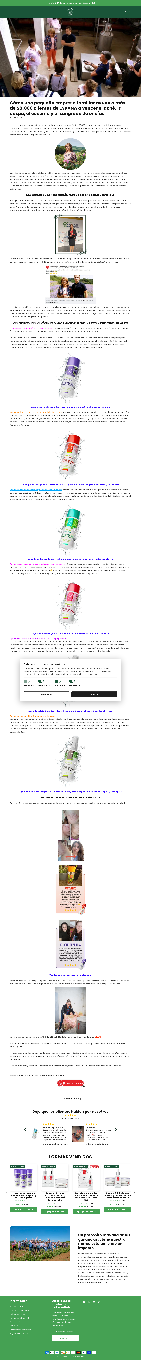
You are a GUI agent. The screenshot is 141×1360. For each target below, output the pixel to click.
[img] (70, 1115)
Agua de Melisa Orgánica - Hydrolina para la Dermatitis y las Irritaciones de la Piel (71, 559)
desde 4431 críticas (70, 1118)
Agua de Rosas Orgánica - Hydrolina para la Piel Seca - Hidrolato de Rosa (70, 633)
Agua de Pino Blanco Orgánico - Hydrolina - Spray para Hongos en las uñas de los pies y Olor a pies (70, 791)
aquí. (121, 1065)
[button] (120, 12)
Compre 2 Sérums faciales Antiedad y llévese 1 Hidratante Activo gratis (54, 1196)
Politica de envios (17, 1314)
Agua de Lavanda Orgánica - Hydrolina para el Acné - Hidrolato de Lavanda (70, 407)
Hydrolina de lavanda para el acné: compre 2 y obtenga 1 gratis (23, 1195)
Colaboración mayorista (20, 1330)
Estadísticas (44, 685)
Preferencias (75, 685)
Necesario (29, 685)
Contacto (14, 1326)
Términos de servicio (19, 1322)
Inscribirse (65, 1338)
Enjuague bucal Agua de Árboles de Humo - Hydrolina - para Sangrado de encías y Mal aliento (70, 485)
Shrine (83, 1357)
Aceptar (94, 694)
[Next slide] (133, 1192)
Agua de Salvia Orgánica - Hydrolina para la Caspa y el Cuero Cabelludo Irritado (70, 711)
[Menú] (11, 12)
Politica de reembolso (19, 1310)
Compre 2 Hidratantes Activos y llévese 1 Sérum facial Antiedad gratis (117, 1195)
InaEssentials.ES (67, 1357)
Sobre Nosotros (16, 1306)
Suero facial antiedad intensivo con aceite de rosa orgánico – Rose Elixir (86, 1196)
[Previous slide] (7, 1192)
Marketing (60, 685)
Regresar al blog (72, 1098)
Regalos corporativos (19, 1333)
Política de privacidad (19, 1318)
